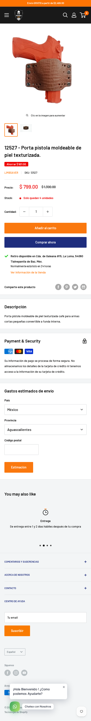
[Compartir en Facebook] (58, 287)
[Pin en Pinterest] (67, 287)
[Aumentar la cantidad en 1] (47, 211)
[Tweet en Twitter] (75, 287)
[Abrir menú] (6, 15)
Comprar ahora (45, 242)
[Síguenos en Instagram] (16, 673)
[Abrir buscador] (65, 15)
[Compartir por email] (83, 287)
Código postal (12, 440)
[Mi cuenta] (74, 15)
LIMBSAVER (11, 172)
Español (11, 651)
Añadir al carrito (45, 228)
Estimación (19, 467)
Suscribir (17, 631)
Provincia (10, 420)
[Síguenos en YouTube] (24, 673)
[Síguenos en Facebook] (7, 673)
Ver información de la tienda (28, 272)
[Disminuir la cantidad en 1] (24, 211)
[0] (83, 15)
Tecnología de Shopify (15, 712)
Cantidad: (10, 211)
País (7, 400)
